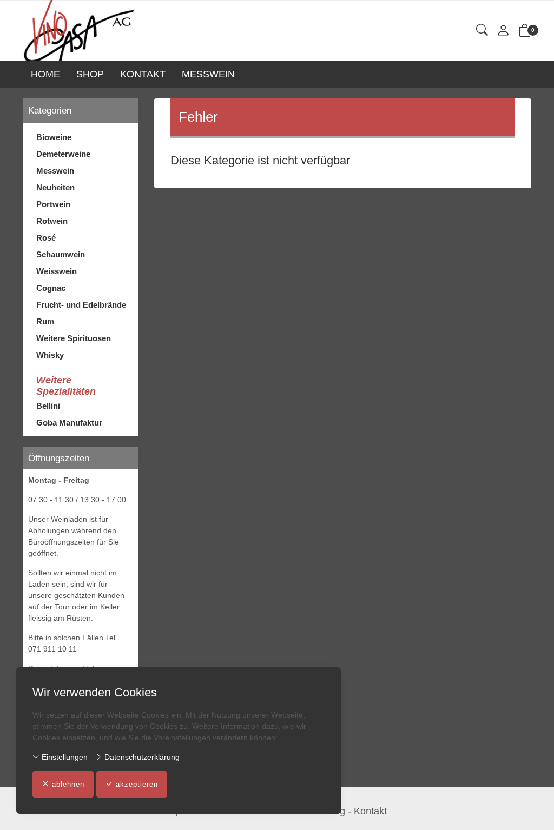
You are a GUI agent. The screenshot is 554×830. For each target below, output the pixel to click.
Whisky (50, 355)
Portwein (53, 204)
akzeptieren (137, 784)
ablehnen (68, 784)
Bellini (48, 405)
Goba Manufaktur (69, 422)
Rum (45, 321)
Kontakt (370, 811)
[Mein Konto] (503, 31)
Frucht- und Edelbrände (81, 304)
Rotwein (52, 220)
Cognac (50, 288)
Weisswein (56, 271)
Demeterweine (63, 153)
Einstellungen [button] (63, 757)
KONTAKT (143, 74)
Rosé (46, 237)
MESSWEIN (208, 74)
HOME (45, 74)
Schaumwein (60, 254)
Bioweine (53, 137)
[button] (482, 30)
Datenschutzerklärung (141, 757)
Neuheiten (55, 187)
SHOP (90, 74)
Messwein (55, 170)
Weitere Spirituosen (73, 338)
